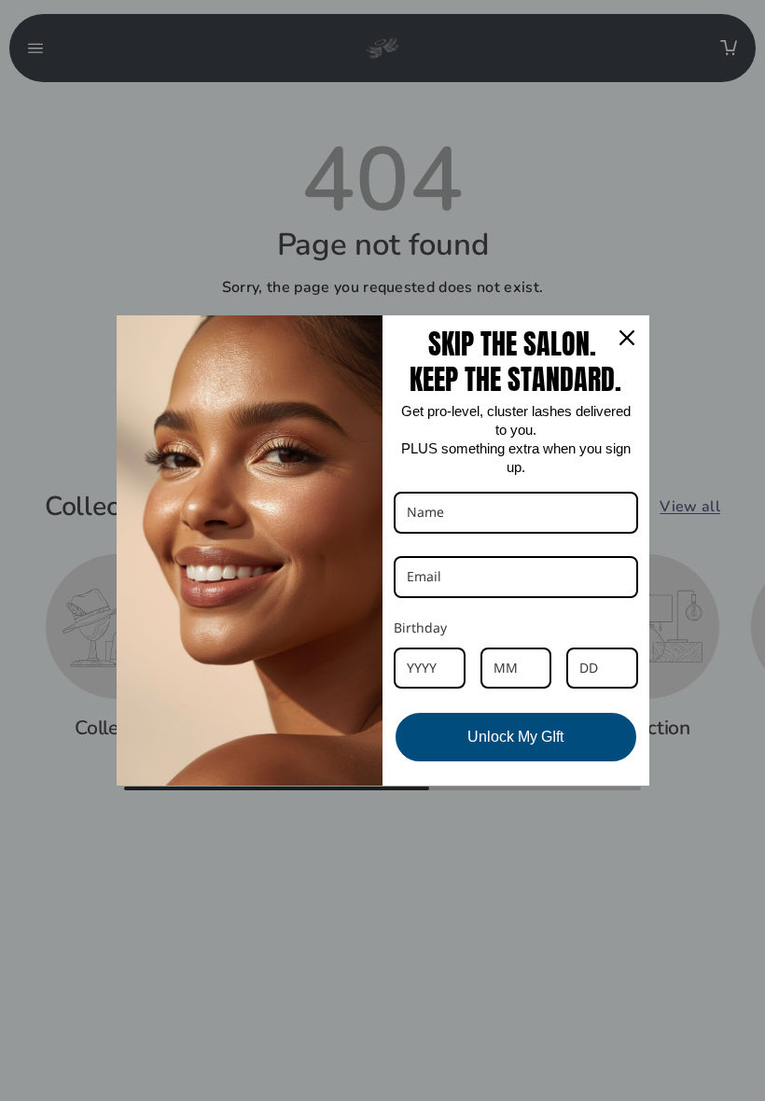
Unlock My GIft (515, 737)
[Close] (627, 337)
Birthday (420, 627)
